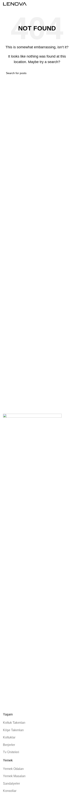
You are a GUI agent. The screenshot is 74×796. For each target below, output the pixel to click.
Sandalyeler (11, 783)
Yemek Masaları (14, 776)
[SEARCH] (66, 73)
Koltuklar (9, 737)
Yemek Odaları (13, 768)
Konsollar (9, 790)
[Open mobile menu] (69, 4)
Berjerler (9, 744)
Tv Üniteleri (11, 752)
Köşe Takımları (13, 730)
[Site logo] (15, 3)
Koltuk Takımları (14, 722)
